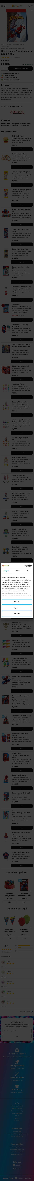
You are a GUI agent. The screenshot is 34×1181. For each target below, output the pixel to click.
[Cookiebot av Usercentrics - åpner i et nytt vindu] (24, 566)
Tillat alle (17, 602)
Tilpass (16, 608)
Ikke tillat (17, 613)
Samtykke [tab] (6, 570)
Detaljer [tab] (17, 570)
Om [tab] (28, 570)
